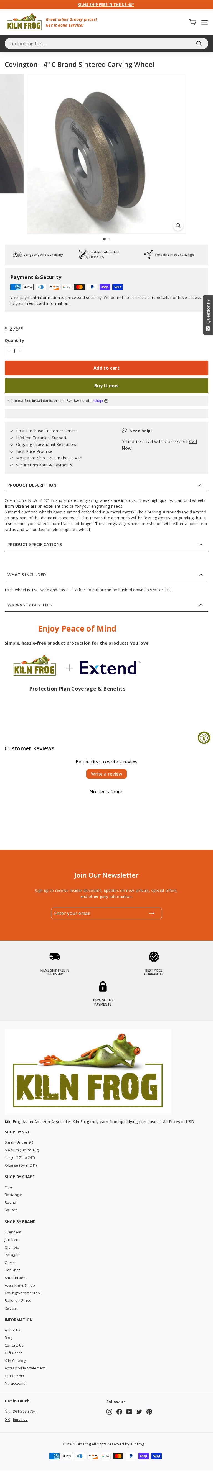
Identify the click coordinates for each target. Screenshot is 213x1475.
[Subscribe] (152, 913)
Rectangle (13, 1194)
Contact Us (14, 1345)
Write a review (106, 774)
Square (11, 1209)
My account (15, 1383)
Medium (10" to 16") (22, 1149)
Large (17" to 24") (20, 1157)
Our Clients (14, 1375)
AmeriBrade (15, 1277)
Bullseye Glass (18, 1300)
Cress (10, 1262)
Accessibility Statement (25, 1368)
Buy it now (106, 386)
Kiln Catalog (15, 1360)
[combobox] (106, 43)
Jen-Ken (11, 1239)
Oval (9, 1187)
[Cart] (192, 22)
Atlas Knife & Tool (20, 1285)
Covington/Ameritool (23, 1292)
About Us (13, 1330)
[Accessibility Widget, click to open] (204, 737)
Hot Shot (12, 1269)
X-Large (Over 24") (21, 1165)
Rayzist (11, 1308)
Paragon (12, 1254)
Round (10, 1202)
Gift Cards (14, 1352)
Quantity (14, 340)
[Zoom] (178, 225)
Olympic (12, 1247)
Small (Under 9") (19, 1142)
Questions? (208, 312)
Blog (8, 1337)
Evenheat (13, 1231)
